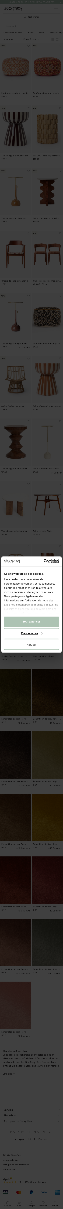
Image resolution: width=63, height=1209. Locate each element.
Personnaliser (29, 633)
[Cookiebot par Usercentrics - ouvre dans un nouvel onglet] (44, 561)
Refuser (31, 644)
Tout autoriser (31, 621)
